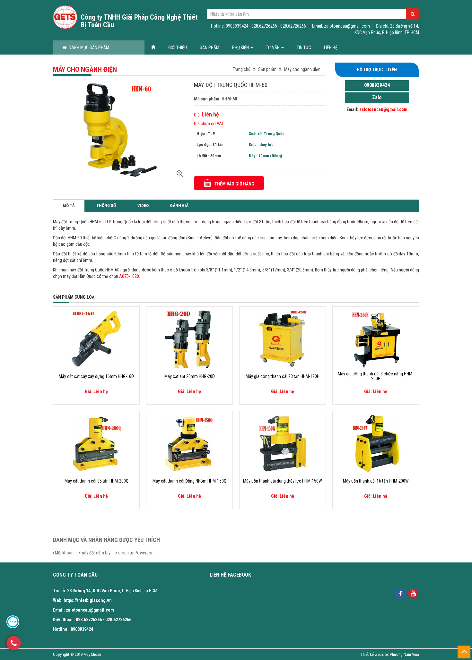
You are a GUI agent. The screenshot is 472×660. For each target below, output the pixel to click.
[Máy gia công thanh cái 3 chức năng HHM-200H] (375, 338)
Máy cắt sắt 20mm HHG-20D (189, 376)
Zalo (377, 97)
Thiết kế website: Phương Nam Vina (390, 654)
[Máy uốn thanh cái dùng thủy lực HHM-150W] (282, 443)
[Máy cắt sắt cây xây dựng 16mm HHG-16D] (96, 338)
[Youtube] (413, 592)
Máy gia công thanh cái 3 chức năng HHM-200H (376, 376)
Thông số (106, 205)
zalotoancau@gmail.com (383, 109)
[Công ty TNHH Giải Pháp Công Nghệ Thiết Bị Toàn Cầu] (65, 17)
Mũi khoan (64, 552)
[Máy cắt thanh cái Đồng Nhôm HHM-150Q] (189, 443)
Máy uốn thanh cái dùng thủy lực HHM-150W (282, 481)
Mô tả (69, 205)
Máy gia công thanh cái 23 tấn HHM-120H (282, 376)
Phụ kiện (241, 47)
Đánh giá (179, 205)
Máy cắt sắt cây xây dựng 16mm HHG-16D (96, 376)
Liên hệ (330, 47)
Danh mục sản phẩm (89, 47)
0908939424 (377, 85)
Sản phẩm (209, 47)
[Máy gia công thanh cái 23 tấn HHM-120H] (282, 338)
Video (143, 205)
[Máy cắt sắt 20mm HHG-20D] (189, 338)
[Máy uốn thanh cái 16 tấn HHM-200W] (375, 443)
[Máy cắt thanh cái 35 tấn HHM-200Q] (96, 443)
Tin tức (304, 47)
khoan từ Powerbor (135, 552)
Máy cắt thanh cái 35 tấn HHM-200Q (96, 481)
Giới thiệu (177, 47)
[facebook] (400, 592)
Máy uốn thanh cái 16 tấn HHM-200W (376, 481)
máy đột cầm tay (95, 552)
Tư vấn (273, 47)
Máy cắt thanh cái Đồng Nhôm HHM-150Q (189, 481)
